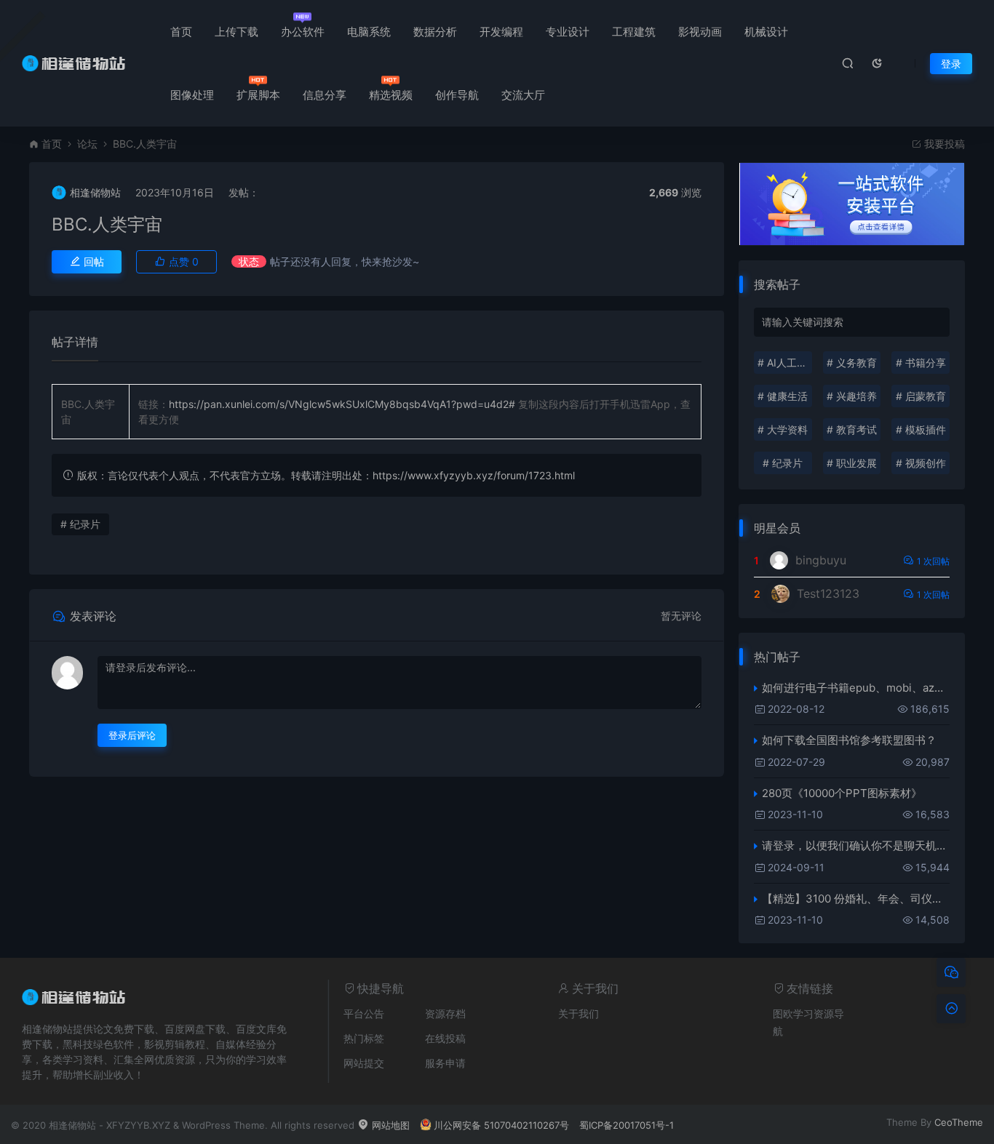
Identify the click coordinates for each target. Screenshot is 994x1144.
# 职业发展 (852, 463)
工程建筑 (634, 32)
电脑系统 (369, 32)
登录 (951, 63)
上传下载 (236, 32)
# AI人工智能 (785, 362)
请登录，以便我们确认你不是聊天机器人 (856, 845)
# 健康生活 (783, 396)
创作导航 (457, 95)
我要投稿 (943, 143)
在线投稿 (445, 1038)
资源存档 (445, 1013)
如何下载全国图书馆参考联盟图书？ (849, 740)
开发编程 (501, 32)
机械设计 (766, 32)
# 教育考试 (852, 429)
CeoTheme (958, 1122)
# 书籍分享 (921, 362)
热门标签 (363, 1038)
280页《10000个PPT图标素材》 (842, 793)
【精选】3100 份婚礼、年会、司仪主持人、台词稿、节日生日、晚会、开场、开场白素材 (856, 898)
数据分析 (435, 32)
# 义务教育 (852, 362)
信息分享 (324, 95)
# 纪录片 (80, 524)
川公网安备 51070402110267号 (501, 1125)
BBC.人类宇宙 (107, 224)
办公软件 (303, 32)
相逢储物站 (95, 192)
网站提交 (363, 1063)
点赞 (182, 261)
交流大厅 (523, 95)
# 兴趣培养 (852, 396)
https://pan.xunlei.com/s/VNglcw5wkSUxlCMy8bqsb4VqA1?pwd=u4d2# (342, 404)
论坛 (87, 143)
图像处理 (192, 95)
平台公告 (363, 1013)
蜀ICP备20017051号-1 (626, 1125)
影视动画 (700, 32)
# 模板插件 (921, 429)
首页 (181, 32)
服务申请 (445, 1063)
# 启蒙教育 (921, 396)
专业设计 (567, 32)
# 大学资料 (783, 429)
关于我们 (578, 1013)
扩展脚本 (258, 95)
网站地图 (389, 1125)
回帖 (92, 261)
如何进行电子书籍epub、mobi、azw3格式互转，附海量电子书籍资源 (856, 688)
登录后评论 (132, 735)
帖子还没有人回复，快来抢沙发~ (344, 261)
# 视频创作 (921, 463)
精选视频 (391, 95)
